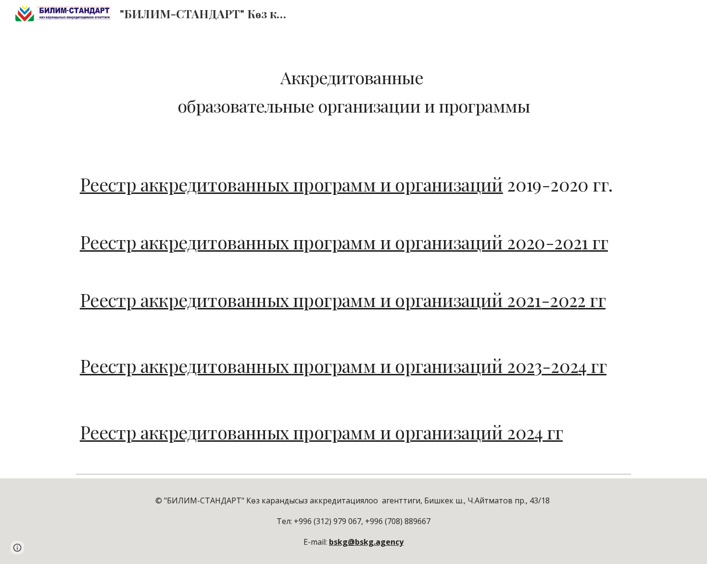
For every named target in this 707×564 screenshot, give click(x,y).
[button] (17, 547)
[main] (353, 91)
